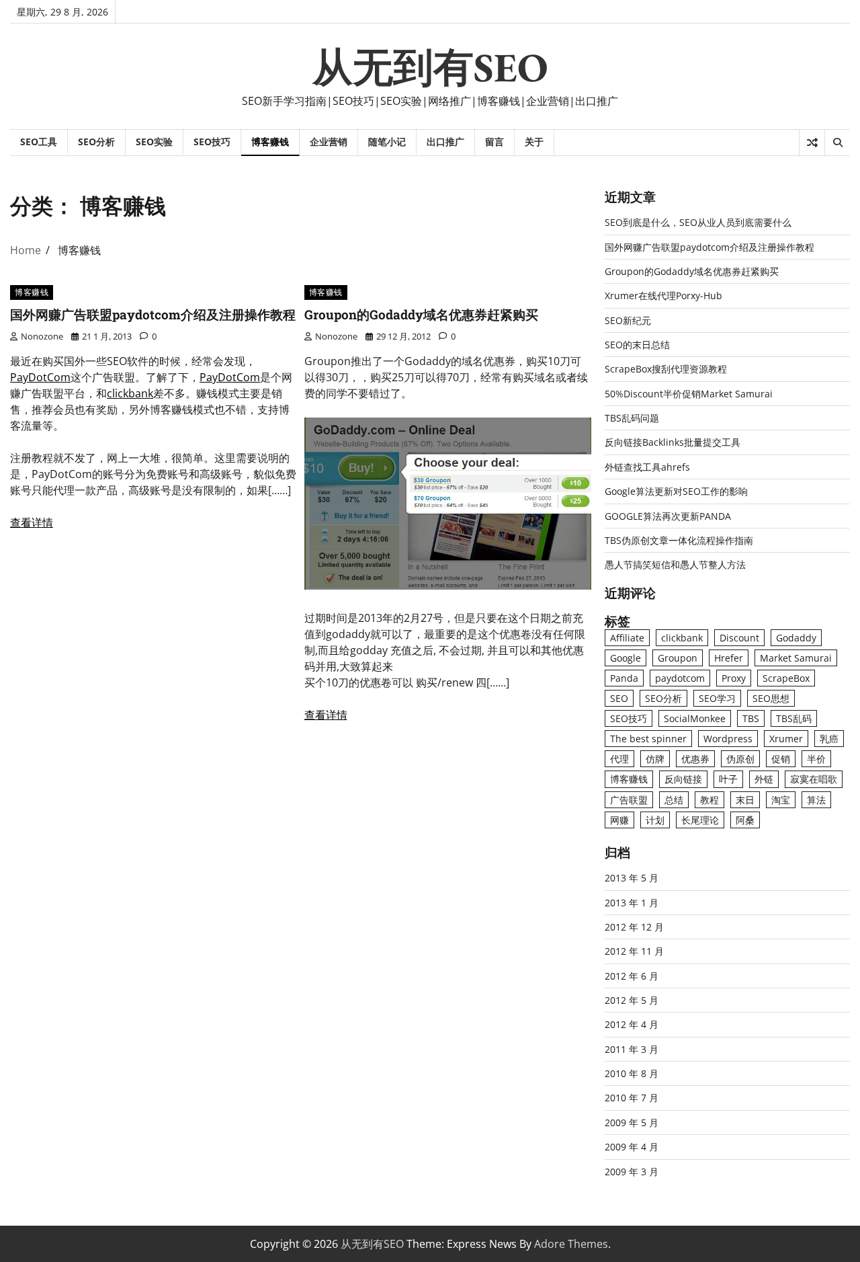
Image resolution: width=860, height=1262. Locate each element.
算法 (816, 799)
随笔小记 (387, 141)
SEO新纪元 (628, 320)
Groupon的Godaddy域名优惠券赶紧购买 (421, 314)
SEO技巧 (212, 141)
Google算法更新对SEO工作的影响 (676, 491)
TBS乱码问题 (632, 417)
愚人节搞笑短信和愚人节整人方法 (675, 564)
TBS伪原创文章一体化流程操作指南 (679, 540)
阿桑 (745, 820)
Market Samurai (796, 658)
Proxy (734, 678)
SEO (619, 698)
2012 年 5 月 (631, 1000)
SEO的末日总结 (637, 344)
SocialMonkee (695, 718)
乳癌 (829, 738)
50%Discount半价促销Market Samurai (689, 393)
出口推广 (445, 141)
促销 (780, 758)
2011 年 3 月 (631, 1049)
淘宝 (780, 799)
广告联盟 (629, 799)
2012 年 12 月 (634, 926)
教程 (709, 799)
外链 (764, 779)
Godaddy (796, 637)
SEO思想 (770, 698)
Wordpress (727, 738)
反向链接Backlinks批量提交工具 (672, 442)
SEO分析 (96, 141)
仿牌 (655, 758)
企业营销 (328, 141)
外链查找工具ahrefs (647, 467)
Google (625, 658)
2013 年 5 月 (631, 877)
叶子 (728, 779)
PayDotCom (40, 377)
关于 (534, 141)
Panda (624, 678)
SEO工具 (38, 141)
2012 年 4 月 (631, 1024)
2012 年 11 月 (634, 951)
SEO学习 (717, 698)
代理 (619, 758)
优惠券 (695, 758)
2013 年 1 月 (631, 902)
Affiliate (627, 637)
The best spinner (648, 738)
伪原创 (740, 758)
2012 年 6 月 (631, 976)
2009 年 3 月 (631, 1171)
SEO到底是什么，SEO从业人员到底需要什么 (698, 222)
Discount (739, 637)
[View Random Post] (812, 142)
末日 (745, 799)
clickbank (130, 393)
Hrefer (728, 658)
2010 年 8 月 (631, 1073)
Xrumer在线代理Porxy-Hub (663, 295)
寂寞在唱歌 (813, 779)
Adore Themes (571, 1243)
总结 (673, 799)
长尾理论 (700, 820)
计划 (655, 820)
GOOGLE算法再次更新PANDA (668, 516)
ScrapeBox (786, 678)
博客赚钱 (270, 141)
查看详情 (31, 522)
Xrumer (786, 738)
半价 (816, 758)
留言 (494, 141)
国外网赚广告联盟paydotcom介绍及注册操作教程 (153, 314)
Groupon (677, 658)
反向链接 (683, 779)
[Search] (837, 142)
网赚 (619, 820)
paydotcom (680, 678)
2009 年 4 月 (631, 1146)
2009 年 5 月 (631, 1122)
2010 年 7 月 (631, 1097)
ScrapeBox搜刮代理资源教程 (666, 368)
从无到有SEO (430, 67)
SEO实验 (154, 141)
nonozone (42, 336)
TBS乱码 (794, 718)
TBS (750, 718)
